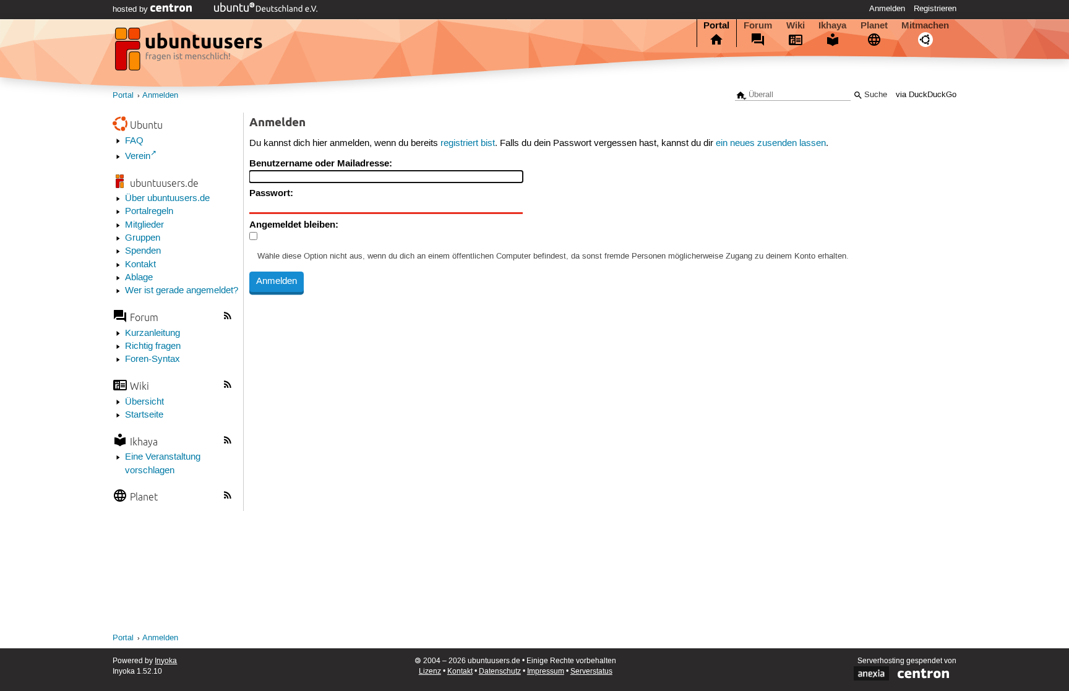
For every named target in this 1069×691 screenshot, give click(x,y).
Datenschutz (500, 671)
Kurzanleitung (152, 333)
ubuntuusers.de (164, 183)
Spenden (143, 251)
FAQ (134, 141)
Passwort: (271, 193)
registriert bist (467, 143)
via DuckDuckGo (926, 95)
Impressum (545, 671)
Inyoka (166, 661)
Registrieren (935, 9)
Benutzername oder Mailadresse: (320, 163)
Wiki (795, 25)
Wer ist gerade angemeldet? (181, 290)
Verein (137, 156)
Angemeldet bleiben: (293, 224)
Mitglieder (144, 225)
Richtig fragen (153, 346)
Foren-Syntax (152, 359)
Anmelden (887, 9)
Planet (874, 25)
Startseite (144, 415)
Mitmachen (925, 25)
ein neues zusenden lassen (771, 143)
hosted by (131, 9)
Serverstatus (591, 671)
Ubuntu (146, 125)
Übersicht (144, 402)
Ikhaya (832, 25)
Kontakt (140, 264)
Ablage (139, 277)
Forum (758, 25)
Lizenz (430, 671)
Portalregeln (149, 211)
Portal (716, 25)
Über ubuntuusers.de (167, 198)
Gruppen (142, 238)
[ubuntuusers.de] (190, 52)
